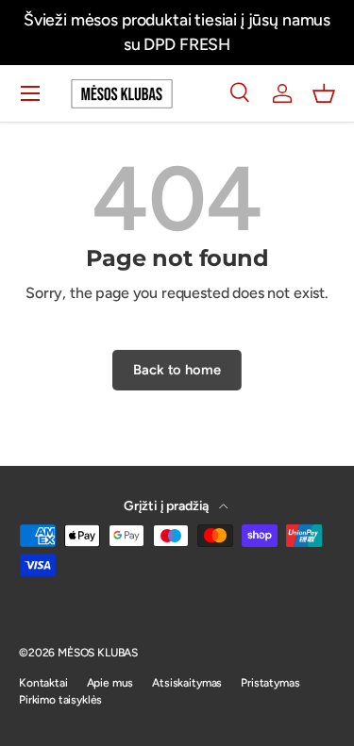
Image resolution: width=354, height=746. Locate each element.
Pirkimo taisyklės (60, 699)
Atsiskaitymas (187, 682)
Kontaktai (43, 682)
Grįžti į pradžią (167, 506)
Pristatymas (270, 682)
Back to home (176, 369)
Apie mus (110, 682)
